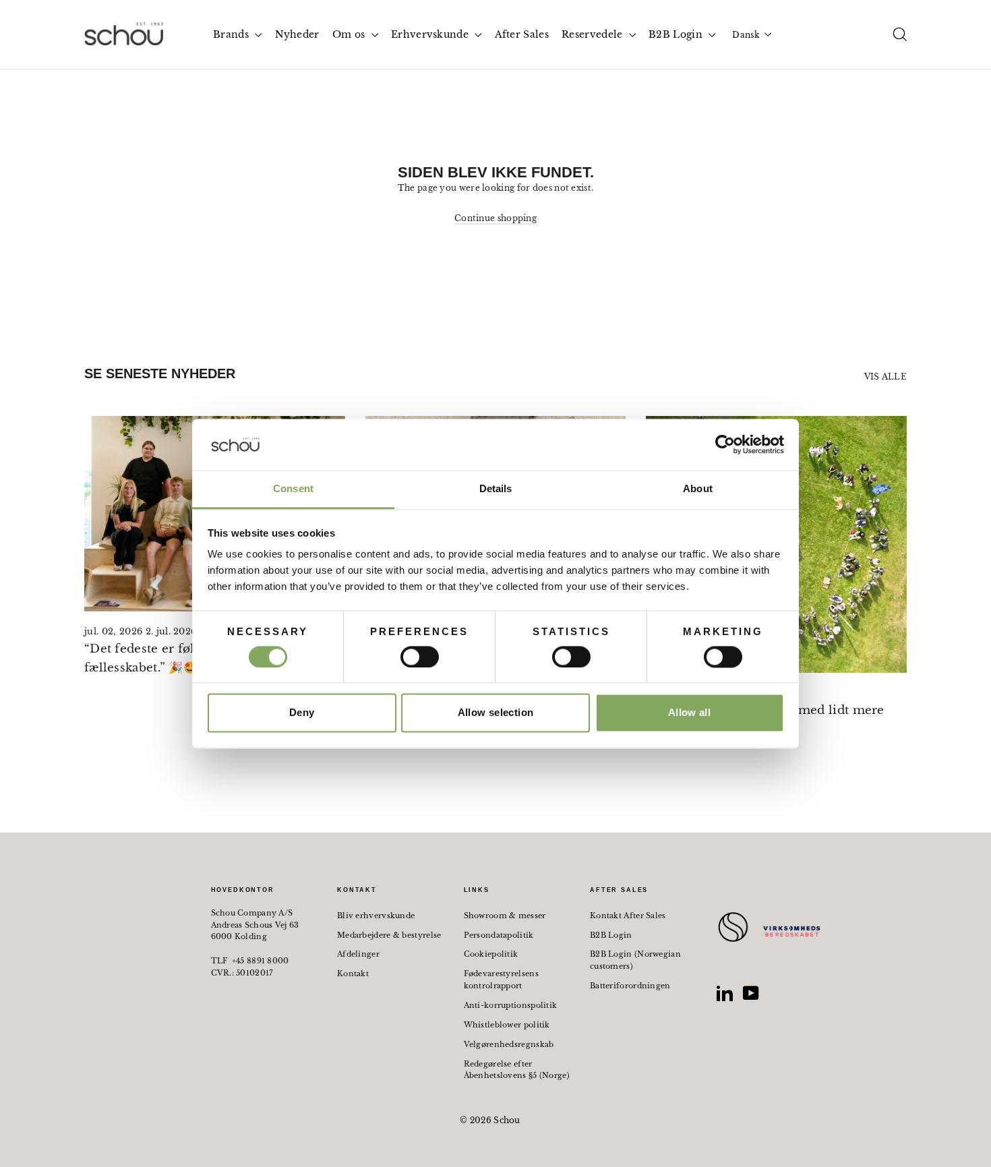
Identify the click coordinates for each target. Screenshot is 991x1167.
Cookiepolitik (491, 954)
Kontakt (353, 973)
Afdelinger (358, 954)
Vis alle (885, 376)
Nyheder (297, 34)
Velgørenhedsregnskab (509, 1044)
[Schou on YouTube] (751, 993)
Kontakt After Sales (628, 915)
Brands (232, 34)
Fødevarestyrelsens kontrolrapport (501, 979)
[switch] (419, 656)
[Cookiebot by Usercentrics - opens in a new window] (725, 444)
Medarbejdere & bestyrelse (389, 935)
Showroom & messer (505, 915)
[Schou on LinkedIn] (725, 993)
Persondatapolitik (499, 935)
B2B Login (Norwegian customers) (635, 960)
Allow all (689, 713)
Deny (302, 713)
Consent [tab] (293, 489)
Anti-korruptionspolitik (511, 1005)
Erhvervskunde (431, 34)
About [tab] (698, 489)
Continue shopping (495, 218)
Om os (350, 34)
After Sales (522, 34)
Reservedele (594, 34)
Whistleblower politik (507, 1024)
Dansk (745, 35)
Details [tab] (495, 489)
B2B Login (677, 34)
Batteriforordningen (630, 985)
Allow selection (496, 713)
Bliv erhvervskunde (376, 915)
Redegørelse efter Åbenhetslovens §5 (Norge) (517, 1070)
